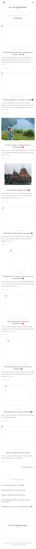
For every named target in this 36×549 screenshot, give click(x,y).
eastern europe (22, 364)
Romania (18, 409)
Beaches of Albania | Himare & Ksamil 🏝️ (13, 495)
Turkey (14, 49)
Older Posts (27, 467)
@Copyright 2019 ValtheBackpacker (18, 543)
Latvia (18, 187)
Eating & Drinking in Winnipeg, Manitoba (13, 490)
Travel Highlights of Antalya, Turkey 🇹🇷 (18, 100)
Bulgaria (11, 364)
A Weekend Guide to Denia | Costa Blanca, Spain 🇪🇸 (16, 506)
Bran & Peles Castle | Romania (18, 453)
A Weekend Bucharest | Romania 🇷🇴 (18, 412)
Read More (4, 109)
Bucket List (12, 319)
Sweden (18, 230)
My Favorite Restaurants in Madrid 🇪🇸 (12, 485)
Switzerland (18, 142)
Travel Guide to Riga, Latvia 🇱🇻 (18, 190)
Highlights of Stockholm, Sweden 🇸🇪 (18, 233)
